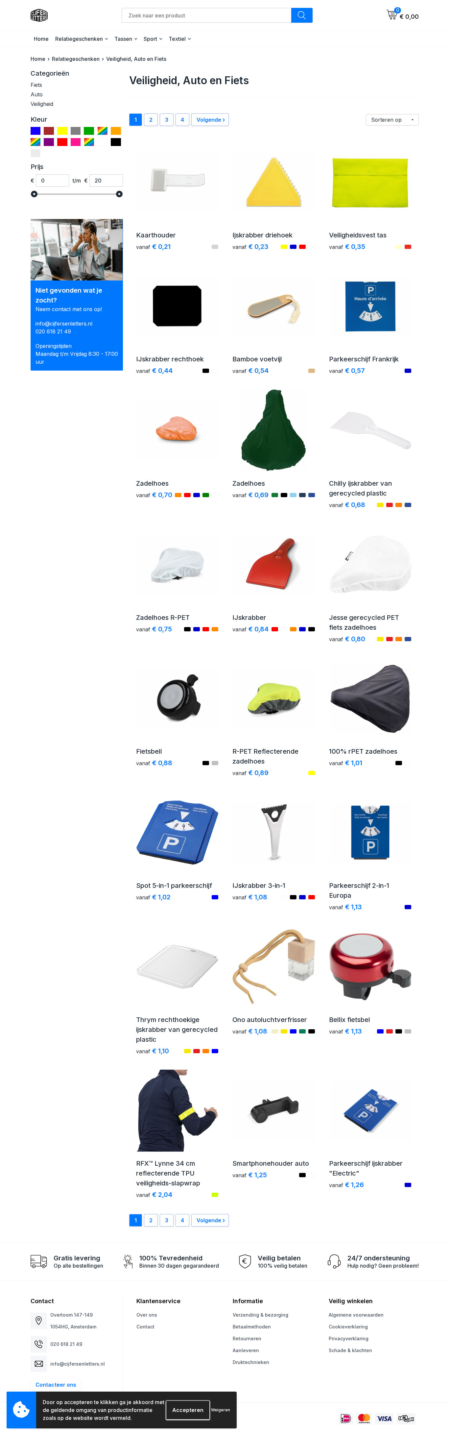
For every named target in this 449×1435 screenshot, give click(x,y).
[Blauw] (35, 131)
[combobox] (207, 15)
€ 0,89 (250, 773)
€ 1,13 (345, 907)
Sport (150, 39)
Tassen (123, 39)
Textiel (177, 39)
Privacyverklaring (348, 1338)
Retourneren (247, 1338)
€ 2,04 (154, 1195)
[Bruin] (49, 131)
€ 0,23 (250, 247)
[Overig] (35, 142)
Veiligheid (42, 104)
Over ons (146, 1315)
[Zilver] (35, 153)
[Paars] (49, 142)
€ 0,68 (347, 505)
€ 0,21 (153, 247)
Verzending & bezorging (260, 1315)
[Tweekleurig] (89, 142)
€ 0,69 (250, 495)
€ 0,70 (154, 495)
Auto (37, 94)
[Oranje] (116, 131)
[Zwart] (116, 142)
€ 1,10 (152, 1051)
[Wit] (102, 142)
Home (41, 39)
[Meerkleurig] (102, 131)
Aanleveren (246, 1350)
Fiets (36, 85)
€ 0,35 (347, 247)
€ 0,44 (154, 371)
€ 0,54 (250, 371)
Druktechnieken (251, 1362)
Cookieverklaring (348, 1326)
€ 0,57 (347, 371)
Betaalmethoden (252, 1326)
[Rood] (62, 142)
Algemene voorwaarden (356, 1315)
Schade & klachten (350, 1350)
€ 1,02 (153, 897)
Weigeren (220, 1409)
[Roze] (76, 142)
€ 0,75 (154, 629)
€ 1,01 (345, 763)
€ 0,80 (347, 639)
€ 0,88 (154, 763)
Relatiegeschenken (79, 39)
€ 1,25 (249, 1175)
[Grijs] (76, 131)
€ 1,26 (346, 1185)
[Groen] (89, 131)
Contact (145, 1326)
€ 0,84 (250, 629)
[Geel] (62, 131)
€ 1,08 (249, 897)
